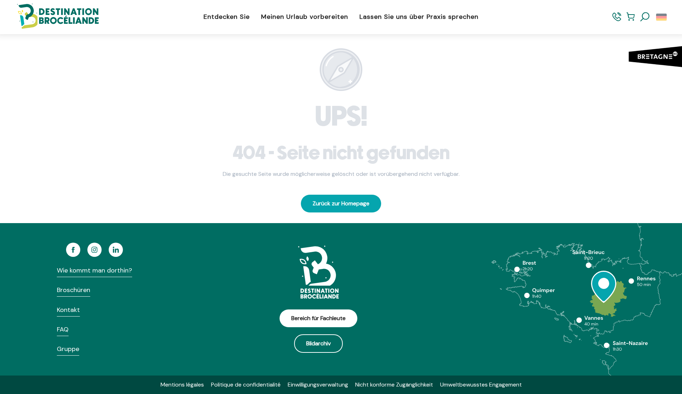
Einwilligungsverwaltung (318, 384)
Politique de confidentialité (246, 384)
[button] (645, 17)
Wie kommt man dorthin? (94, 270)
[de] (662, 17)
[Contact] (617, 20)
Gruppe (68, 349)
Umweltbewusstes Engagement (481, 384)
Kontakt (68, 310)
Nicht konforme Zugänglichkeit (394, 384)
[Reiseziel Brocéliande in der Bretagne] (52, 17)
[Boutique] (631, 20)
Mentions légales (182, 384)
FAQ (63, 329)
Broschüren (73, 290)
